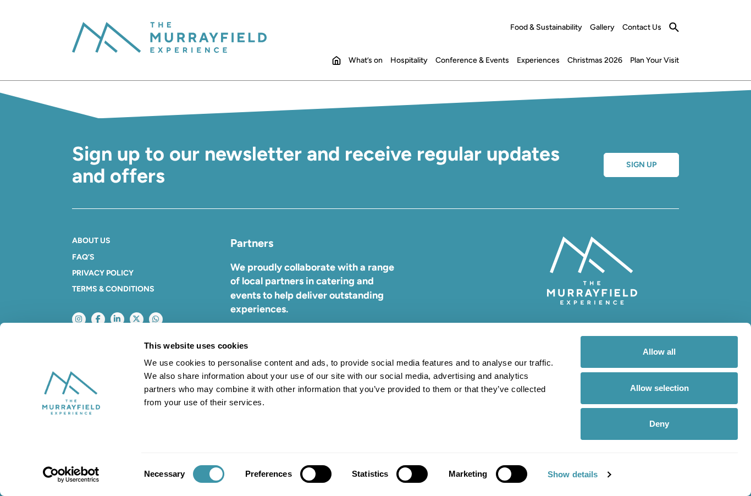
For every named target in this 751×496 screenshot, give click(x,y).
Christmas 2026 (594, 60)
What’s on (366, 60)
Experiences (538, 60)
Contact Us (641, 27)
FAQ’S (83, 257)
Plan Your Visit (654, 60)
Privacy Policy (103, 273)
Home (336, 62)
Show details (573, 474)
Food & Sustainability (546, 27)
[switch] (316, 474)
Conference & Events (472, 60)
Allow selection (659, 388)
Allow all (659, 351)
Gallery (602, 27)
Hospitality (409, 60)
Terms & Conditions (113, 289)
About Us (91, 240)
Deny (659, 423)
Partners (251, 243)
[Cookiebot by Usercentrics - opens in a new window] (71, 474)
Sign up (641, 164)
